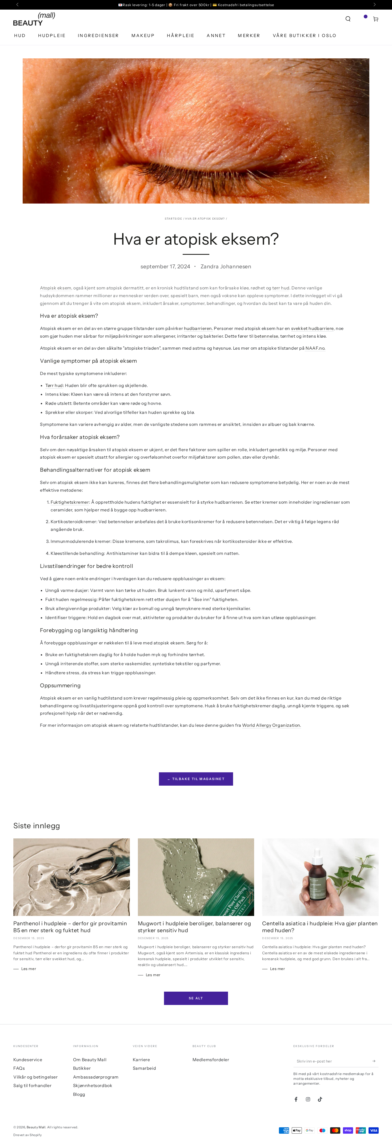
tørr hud (280, 287)
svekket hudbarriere (312, 328)
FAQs (19, 1068)
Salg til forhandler (32, 1085)
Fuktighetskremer (70, 502)
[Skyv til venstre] (17, 5)
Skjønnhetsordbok (93, 1085)
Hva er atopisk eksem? (205, 218)
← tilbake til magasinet (196, 779)
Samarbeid (144, 1068)
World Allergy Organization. (271, 725)
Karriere (141, 1059)
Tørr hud (54, 385)
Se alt (196, 998)
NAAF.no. (315, 348)
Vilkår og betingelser (35, 1077)
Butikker (82, 1068)
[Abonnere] (376, 1061)
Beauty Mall (36, 1127)
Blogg (79, 1094)
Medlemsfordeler (211, 1059)
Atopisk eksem (55, 287)
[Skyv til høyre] (374, 5)
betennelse (266, 336)
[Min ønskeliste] (362, 19)
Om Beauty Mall (89, 1059)
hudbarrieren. (198, 328)
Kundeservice (27, 1059)
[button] (348, 19)
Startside (173, 218)
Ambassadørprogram (96, 1077)
